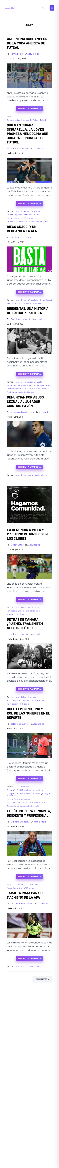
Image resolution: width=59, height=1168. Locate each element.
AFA (18, 116)
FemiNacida (17, 53)
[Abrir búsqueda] (43, 8)
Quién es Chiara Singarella (37, 221)
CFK (24, 389)
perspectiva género (15, 611)
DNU (31, 802)
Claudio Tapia (34, 389)
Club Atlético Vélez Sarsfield (19, 799)
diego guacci (46, 300)
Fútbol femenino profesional (20, 700)
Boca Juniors (27, 475)
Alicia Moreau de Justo (31, 382)
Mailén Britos (17, 544)
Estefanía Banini (31, 215)
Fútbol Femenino (34, 303)
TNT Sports (25, 704)
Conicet (45, 389)
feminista (34, 884)
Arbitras (24, 966)
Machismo (35, 966)
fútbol (27, 218)
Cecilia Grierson (14, 389)
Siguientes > (42, 979)
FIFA (8, 303)
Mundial (35, 218)
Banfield (41, 385)
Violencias (45, 412)
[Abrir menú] (52, 8)
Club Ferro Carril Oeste (17, 802)
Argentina (25, 211)
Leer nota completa (29, 108)
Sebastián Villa (33, 611)
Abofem (20, 884)
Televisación (12, 704)
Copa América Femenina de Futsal (23, 120)
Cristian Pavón (41, 475)
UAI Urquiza (29, 888)
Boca (48, 385)
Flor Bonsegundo (14, 218)
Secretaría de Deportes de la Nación (23, 806)
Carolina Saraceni (20, 821)
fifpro (14, 303)
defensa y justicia (29, 300)
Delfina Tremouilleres (21, 903)
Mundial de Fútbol (15, 221)
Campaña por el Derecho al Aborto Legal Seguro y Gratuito (29, 794)
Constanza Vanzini (20, 319)
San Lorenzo (39, 802)
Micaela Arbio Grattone (23, 412)
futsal (43, 120)
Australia (36, 211)
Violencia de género (16, 614)
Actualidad (33, 53)
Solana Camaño (19, 148)
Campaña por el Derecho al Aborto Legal (25, 790)
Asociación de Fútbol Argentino (21, 385)
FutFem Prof (40, 700)
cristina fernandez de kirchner (21, 392)
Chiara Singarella (14, 215)
